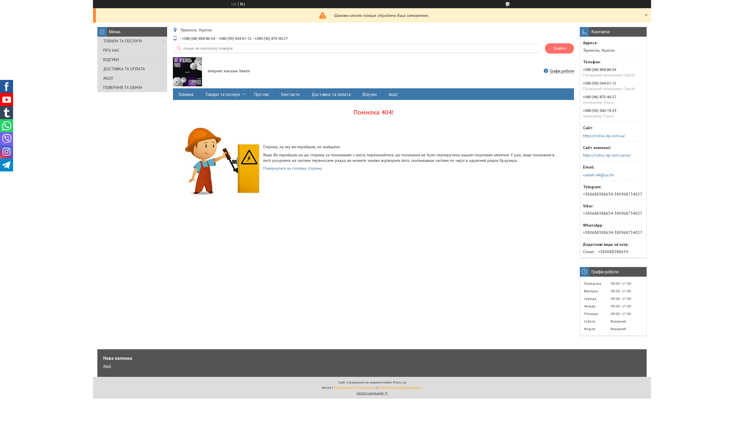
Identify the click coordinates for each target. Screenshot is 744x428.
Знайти (559, 48)
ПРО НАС (111, 50)
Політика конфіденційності (400, 387)
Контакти (290, 94)
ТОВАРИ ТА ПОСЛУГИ (122, 41)
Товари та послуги (222, 94)
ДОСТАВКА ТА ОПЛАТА (124, 68)
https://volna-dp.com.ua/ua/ (607, 155)
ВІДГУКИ (111, 59)
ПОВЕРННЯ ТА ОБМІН (122, 87)
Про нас (261, 94)
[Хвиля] (187, 71)
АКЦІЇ (108, 78)
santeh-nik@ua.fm (598, 175)
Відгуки (370, 94)
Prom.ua (399, 382)
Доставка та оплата (331, 94)
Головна (186, 94)
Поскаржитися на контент (355, 387)
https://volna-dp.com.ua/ (604, 135)
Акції (393, 94)
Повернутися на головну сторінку (292, 168)
